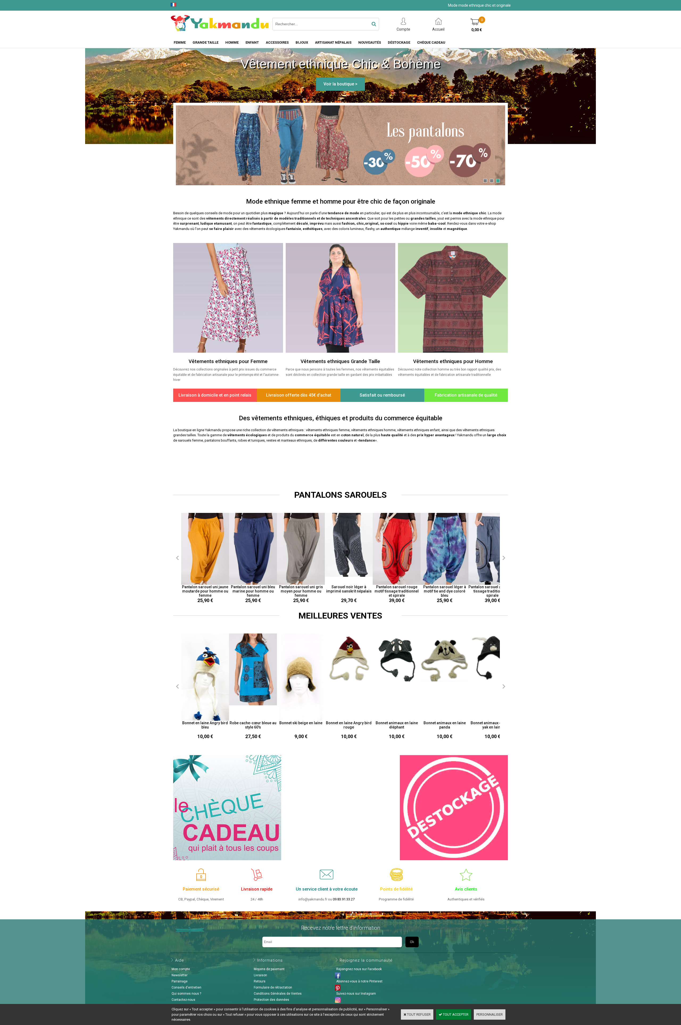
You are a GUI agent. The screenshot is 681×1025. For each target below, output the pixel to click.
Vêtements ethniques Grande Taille (340, 361)
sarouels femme (190, 440)
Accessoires (277, 42)
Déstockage (399, 42)
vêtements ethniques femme (328, 430)
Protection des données (271, 1000)
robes (242, 440)
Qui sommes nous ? (186, 993)
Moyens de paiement (269, 969)
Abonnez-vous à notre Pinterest (359, 981)
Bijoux (302, 42)
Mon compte (181, 969)
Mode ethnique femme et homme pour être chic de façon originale (340, 201)
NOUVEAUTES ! (340, 462)
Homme (232, 42)
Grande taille (205, 42)
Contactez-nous (183, 1000)
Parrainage (180, 981)
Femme (180, 42)
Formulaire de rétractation (273, 987)
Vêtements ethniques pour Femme (228, 361)
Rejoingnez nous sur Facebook (359, 969)
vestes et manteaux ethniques (289, 440)
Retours (259, 981)
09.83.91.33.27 (344, 899)
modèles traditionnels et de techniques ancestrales (322, 218)
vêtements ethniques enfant (418, 430)
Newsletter (180, 975)
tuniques (258, 440)
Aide (179, 960)
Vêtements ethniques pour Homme (453, 361)
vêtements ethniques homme (373, 430)
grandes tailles (423, 218)
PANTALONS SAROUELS (340, 495)
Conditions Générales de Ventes (278, 993)
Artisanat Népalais (333, 42)
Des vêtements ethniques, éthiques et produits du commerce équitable (340, 418)
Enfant (252, 42)
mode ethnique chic (469, 213)
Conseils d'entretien (186, 987)
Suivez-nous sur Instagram (356, 993)
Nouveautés (369, 42)
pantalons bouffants (220, 440)
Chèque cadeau (431, 42)
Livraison (260, 975)
